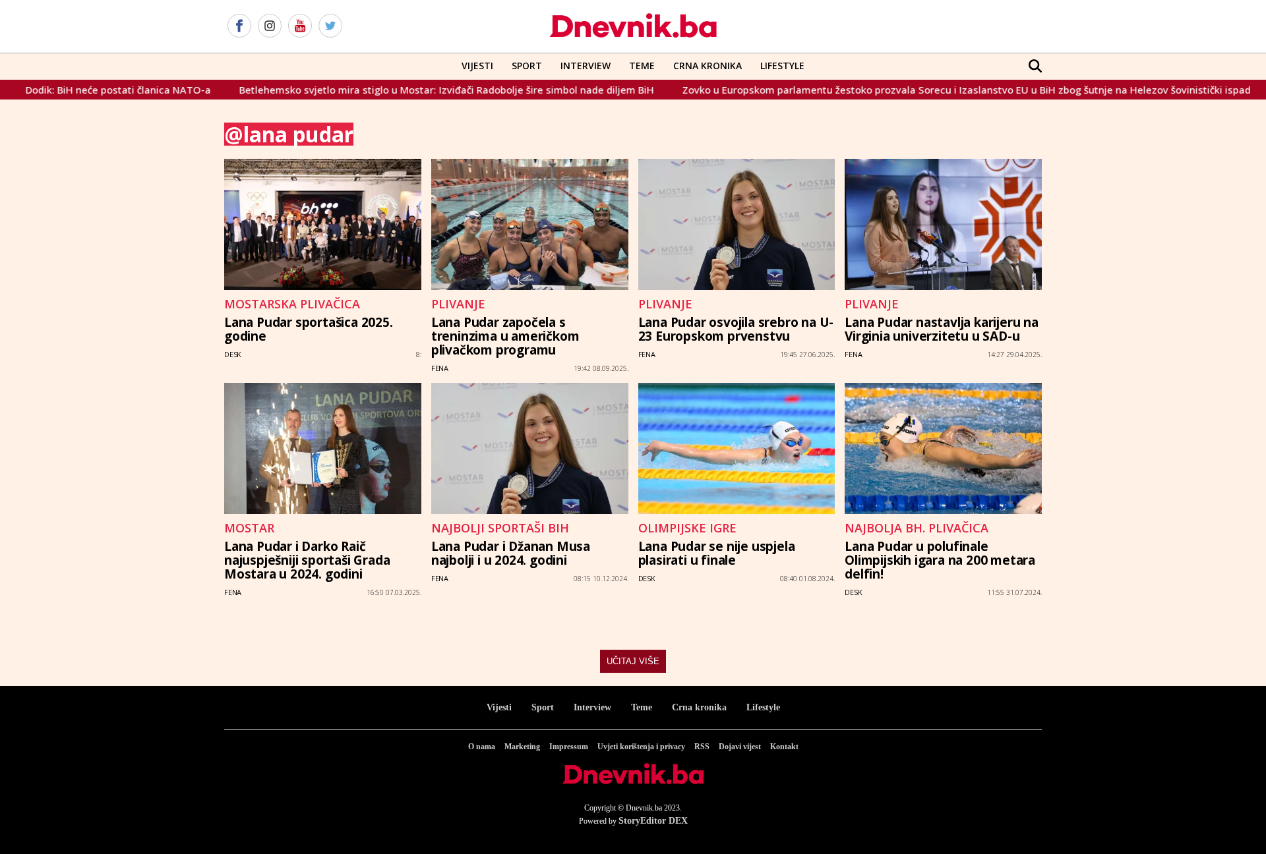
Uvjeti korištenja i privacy (641, 746)
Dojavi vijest (740, 746)
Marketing (522, 746)
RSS (701, 746)
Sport (527, 65)
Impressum (568, 746)
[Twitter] (330, 26)
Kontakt (784, 746)
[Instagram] (270, 26)
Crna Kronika (707, 65)
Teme (642, 65)
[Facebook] (239, 26)
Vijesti (477, 65)
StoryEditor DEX (653, 821)
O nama (481, 746)
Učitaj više (633, 661)
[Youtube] (300, 26)
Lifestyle (782, 65)
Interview (585, 65)
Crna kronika (699, 707)
